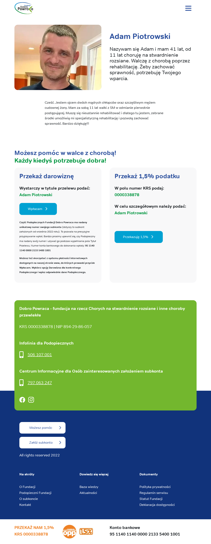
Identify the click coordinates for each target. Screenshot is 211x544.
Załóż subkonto (41, 442)
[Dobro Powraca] (105, 8)
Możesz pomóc (40, 428)
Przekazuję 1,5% (135, 237)
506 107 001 (40, 354)
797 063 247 (40, 382)
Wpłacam (35, 209)
